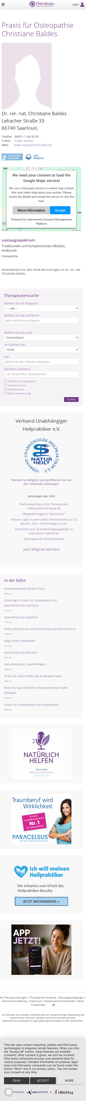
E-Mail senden (24, 141)
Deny (17, 1080)
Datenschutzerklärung (14, 1001)
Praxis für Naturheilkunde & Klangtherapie (33, 676)
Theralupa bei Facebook (43, 997)
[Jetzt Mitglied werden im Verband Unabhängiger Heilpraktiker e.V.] (41, 455)
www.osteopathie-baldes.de (33, 145)
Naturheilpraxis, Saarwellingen (25, 664)
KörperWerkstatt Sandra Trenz (24, 588)
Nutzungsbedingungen (71, 997)
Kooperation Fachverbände (60, 1001)
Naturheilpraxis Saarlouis (21, 617)
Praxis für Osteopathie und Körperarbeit (31, 705)
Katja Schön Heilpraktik (19, 641)
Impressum (35, 1001)
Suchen (71, 399)
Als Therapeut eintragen (13, 997)
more (69, 1080)
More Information (31, 210)
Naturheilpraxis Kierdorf (20, 652)
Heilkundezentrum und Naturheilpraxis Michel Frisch (40, 629)
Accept (60, 210)
